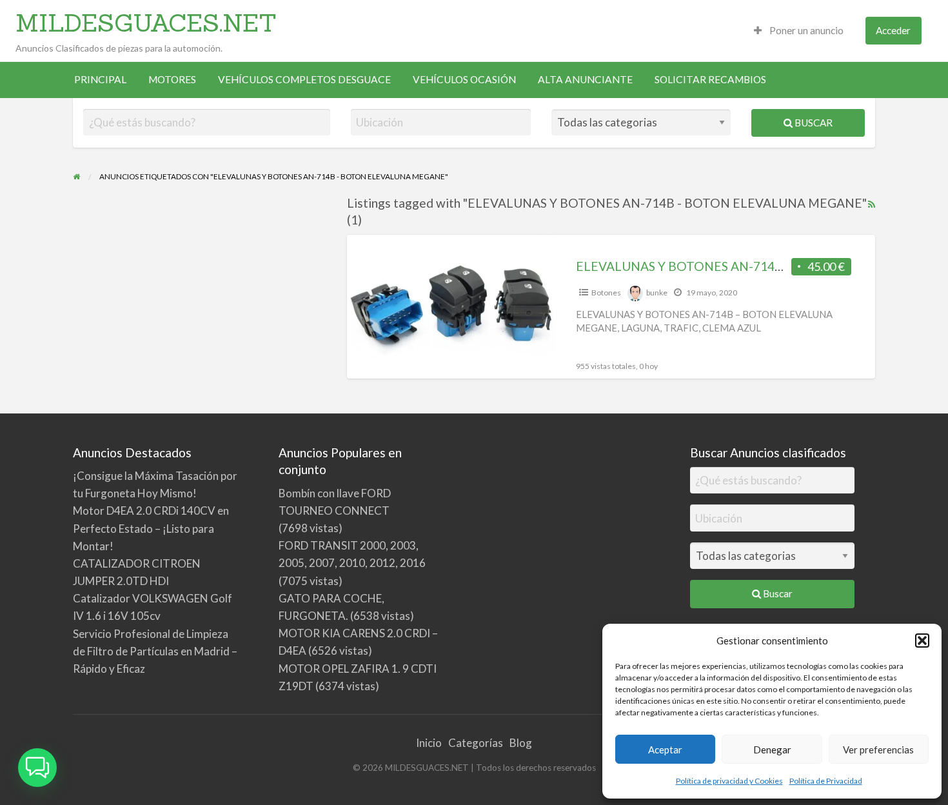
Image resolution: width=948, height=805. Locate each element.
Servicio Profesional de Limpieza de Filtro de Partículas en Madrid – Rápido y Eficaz (155, 651)
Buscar (813, 122)
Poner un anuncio (805, 30)
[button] (922, 640)
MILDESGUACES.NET (146, 22)
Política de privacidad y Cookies (729, 781)
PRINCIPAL (100, 79)
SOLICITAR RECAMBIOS (710, 79)
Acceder (893, 30)
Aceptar (665, 749)
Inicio (429, 743)
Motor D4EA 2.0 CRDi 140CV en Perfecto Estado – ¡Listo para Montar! (151, 528)
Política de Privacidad (825, 781)
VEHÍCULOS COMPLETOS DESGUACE (304, 79)
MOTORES (172, 79)
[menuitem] (798, 30)
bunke (656, 292)
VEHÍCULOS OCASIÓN (464, 79)
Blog (520, 743)
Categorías (475, 743)
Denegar (772, 749)
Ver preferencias (878, 749)
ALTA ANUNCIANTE (585, 79)
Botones (606, 292)
